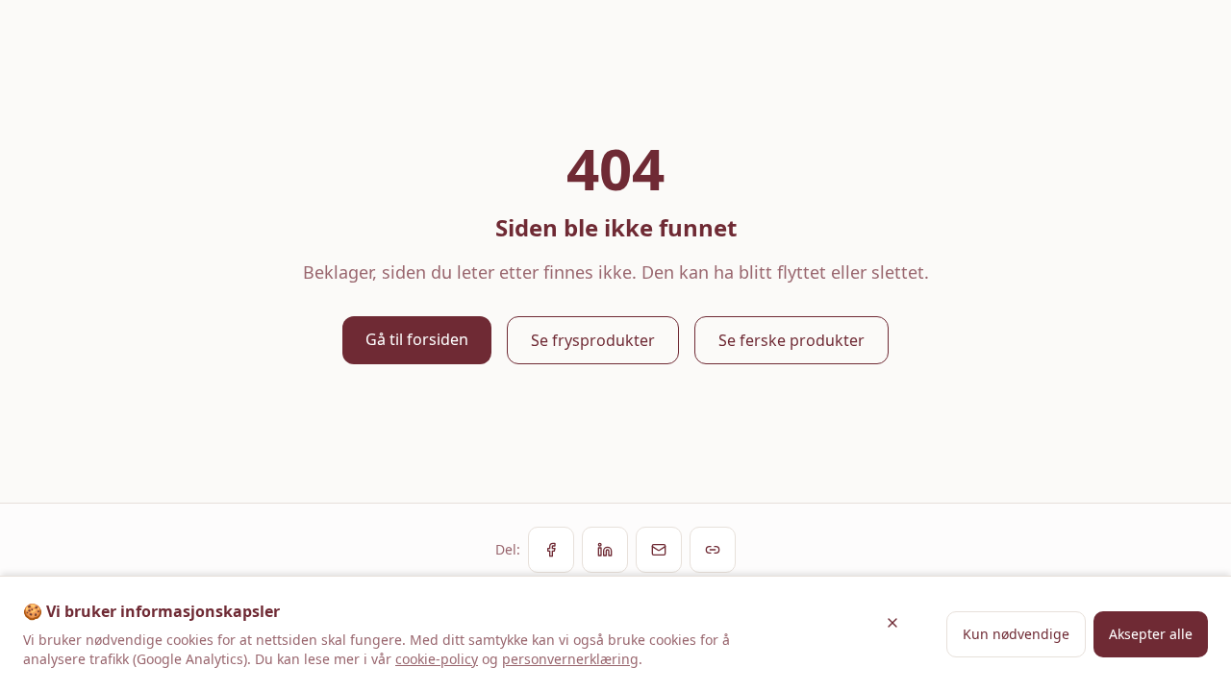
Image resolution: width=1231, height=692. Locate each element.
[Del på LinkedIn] (605, 550)
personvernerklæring (570, 659)
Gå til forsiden (416, 339)
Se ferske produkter (791, 340)
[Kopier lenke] (713, 550)
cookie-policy (436, 659)
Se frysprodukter (593, 340)
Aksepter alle (1151, 634)
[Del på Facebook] (551, 550)
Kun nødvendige (1016, 634)
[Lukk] (892, 623)
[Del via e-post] (659, 550)
